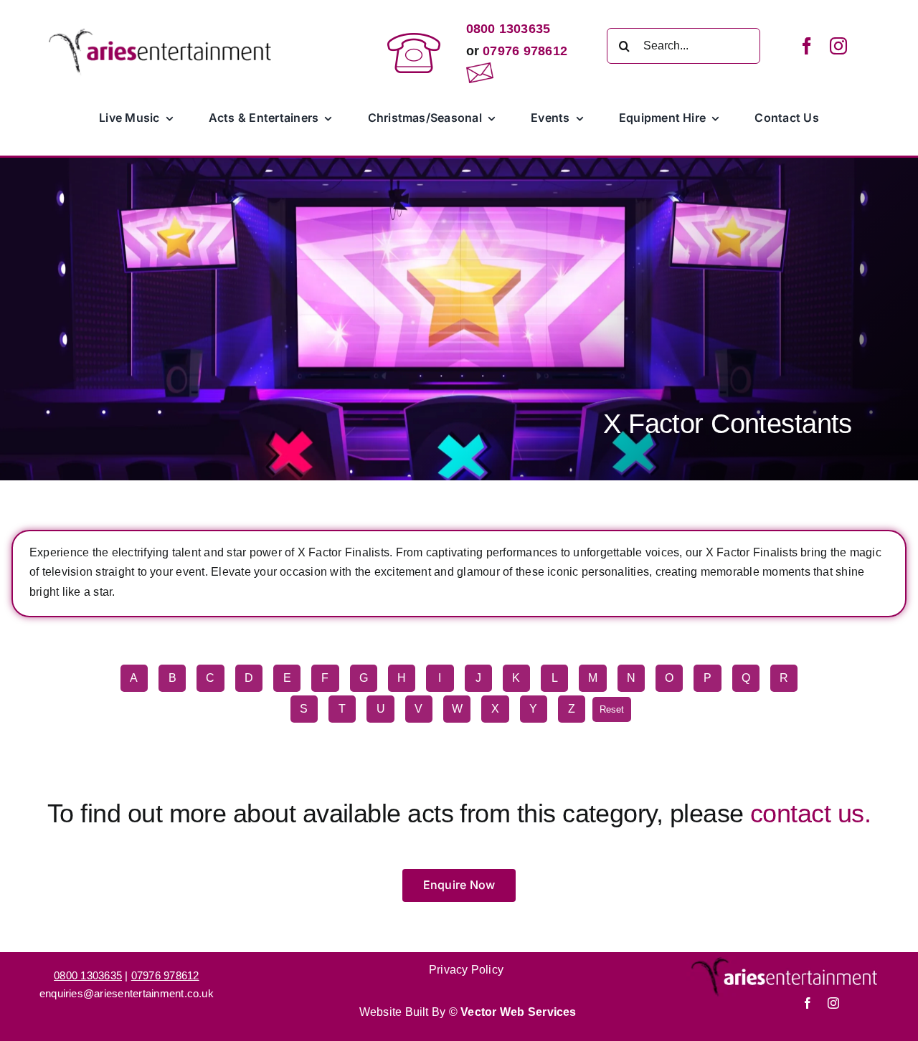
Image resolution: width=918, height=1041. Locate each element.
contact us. (810, 813)
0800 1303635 (508, 29)
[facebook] (806, 45)
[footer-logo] (785, 961)
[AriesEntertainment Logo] (161, 34)
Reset (612, 709)
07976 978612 (523, 51)
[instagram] (838, 45)
